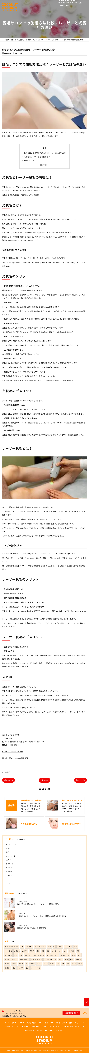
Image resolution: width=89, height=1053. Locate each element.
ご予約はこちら (64, 5)
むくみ (80, 964)
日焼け (8, 860)
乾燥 (21, 955)
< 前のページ (8, 780)
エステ (52, 964)
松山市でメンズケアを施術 (12, 751)
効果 (79, 955)
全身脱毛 (24, 951)
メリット (60, 947)
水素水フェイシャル (11, 959)
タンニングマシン (40, 947)
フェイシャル (10, 856)
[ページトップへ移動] (85, 1013)
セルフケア (68, 947)
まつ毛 (74, 955)
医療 (78, 951)
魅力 (65, 951)
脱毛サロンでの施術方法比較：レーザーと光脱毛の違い (45, 153)
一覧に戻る (44, 780)
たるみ (74, 964)
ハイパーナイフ (24, 959)
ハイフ (61, 959)
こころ (8, 883)
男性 (37, 951)
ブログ (8, 879)
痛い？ (21, 964)
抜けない (32, 964)
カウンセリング (35, 968)
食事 (43, 951)
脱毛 (8, 772)
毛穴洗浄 (20, 968)
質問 (75, 947)
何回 (15, 955)
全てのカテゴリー (12, 844)
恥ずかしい (8, 955)
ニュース (9, 875)
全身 (27, 968)
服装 (48, 951)
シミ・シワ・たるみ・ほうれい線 (34, 955)
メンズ (4, 772)
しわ (22, 947)
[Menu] (84, 2)
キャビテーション (36, 959)
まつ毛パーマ (65, 955)
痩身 (14, 968)
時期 (66, 959)
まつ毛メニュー (56, 951)
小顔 (68, 964)
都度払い (7, 968)
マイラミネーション (53, 955)
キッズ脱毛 (8, 951)
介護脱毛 (17, 951)
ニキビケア (29, 947)
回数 (49, 947)
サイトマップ (60, 1030)
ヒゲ (62, 964)
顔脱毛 (7, 964)
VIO (58, 964)
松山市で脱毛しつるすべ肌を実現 (15, 758)
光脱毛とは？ (29, 160)
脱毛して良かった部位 (11, 947)
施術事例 (9, 871)
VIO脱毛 (14, 964)
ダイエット (10, 864)
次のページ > (80, 780)
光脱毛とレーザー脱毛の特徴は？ (37, 156)
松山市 (46, 964)
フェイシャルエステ (50, 959)
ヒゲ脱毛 (71, 951)
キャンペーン (10, 868)
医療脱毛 (78, 959)
